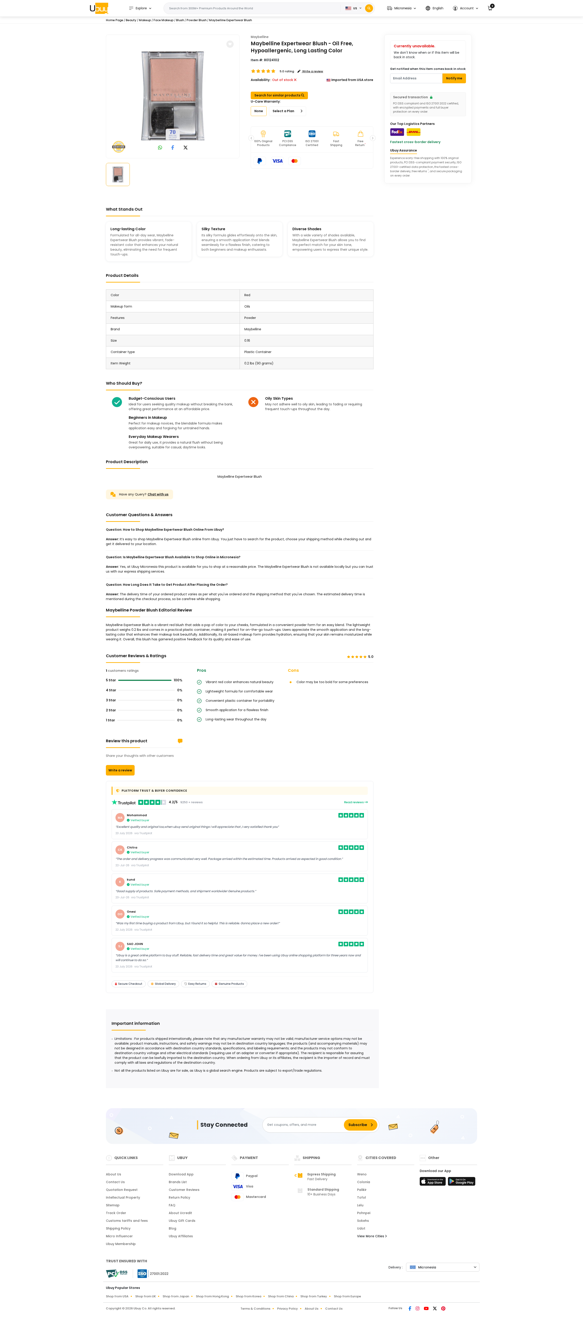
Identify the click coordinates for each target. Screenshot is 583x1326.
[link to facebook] (172, 148)
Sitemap (113, 1205)
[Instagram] (418, 1309)
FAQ (172, 1205)
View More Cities (371, 1236)
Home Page (114, 20)
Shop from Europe (347, 1296)
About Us (113, 1174)
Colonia (363, 1182)
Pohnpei (363, 1213)
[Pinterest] (443, 1309)
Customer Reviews (184, 1189)
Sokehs (363, 1220)
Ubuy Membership (121, 1244)
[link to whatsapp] (160, 148)
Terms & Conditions (255, 1308)
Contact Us (115, 1182)
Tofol (361, 1197)
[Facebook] (410, 1309)
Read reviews (354, 802)
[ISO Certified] (151, 1273)
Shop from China (281, 1296)
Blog (172, 1228)
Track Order (116, 1213)
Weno (362, 1174)
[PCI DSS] (116, 1274)
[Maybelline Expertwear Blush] (172, 95)
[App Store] (433, 1182)
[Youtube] (426, 1309)
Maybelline (259, 37)
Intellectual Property (123, 1197)
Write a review (120, 770)
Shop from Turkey (313, 1296)
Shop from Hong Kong (212, 1296)
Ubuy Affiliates (181, 1236)
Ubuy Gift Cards (182, 1220)
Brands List (178, 1182)
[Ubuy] (99, 8)
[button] (401, 8)
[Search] (369, 8)
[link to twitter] (186, 148)
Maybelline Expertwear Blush (230, 20)
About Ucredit (180, 1213)
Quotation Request (122, 1189)
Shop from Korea (248, 1296)
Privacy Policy (287, 1308)
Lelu (360, 1205)
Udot (361, 1228)
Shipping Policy (118, 1228)
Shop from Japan (176, 1296)
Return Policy (179, 1197)
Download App (181, 1174)
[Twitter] (435, 1309)
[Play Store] (461, 1182)
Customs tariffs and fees (127, 1220)
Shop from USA (117, 1296)
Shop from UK (145, 1296)
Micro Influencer (119, 1236)
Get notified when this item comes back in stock (428, 69)
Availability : (261, 80)
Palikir (362, 1189)
